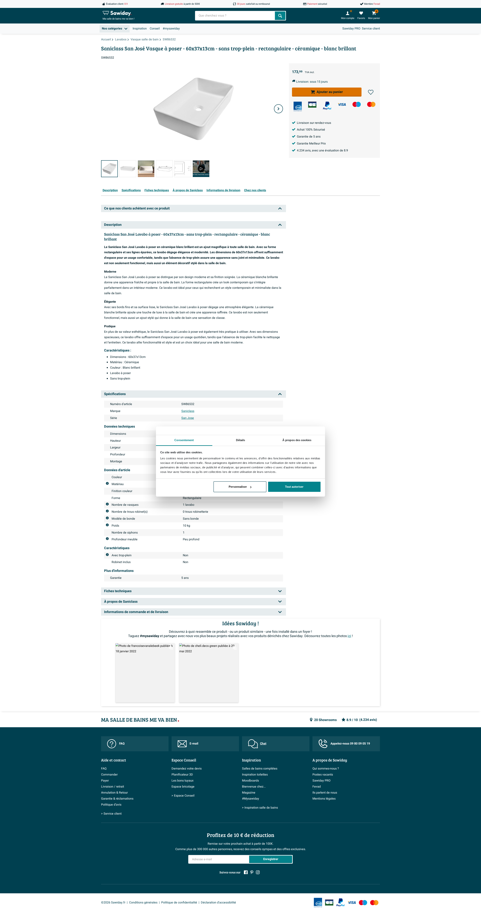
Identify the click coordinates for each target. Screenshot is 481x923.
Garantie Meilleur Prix (311, 143)
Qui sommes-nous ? (325, 768)
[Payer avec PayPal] (327, 106)
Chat (263, 743)
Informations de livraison (223, 190)
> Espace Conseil (183, 795)
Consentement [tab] (184, 440)
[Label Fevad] (297, 106)
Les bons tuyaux (183, 780)
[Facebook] (246, 872)
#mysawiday (171, 28)
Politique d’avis (111, 804)
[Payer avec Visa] (342, 104)
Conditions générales (143, 902)
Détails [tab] (240, 440)
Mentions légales (324, 798)
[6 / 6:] (201, 168)
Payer (105, 780)
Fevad (316, 786)
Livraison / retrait (112, 786)
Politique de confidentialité (179, 902)
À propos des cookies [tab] (296, 440)
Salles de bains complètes (259, 768)
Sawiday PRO (351, 28)
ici (349, 636)
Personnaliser (238, 486)
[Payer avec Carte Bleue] (312, 105)
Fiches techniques (156, 190)
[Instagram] (258, 872)
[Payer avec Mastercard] (371, 104)
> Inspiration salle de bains (260, 807)
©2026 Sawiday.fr (113, 902)
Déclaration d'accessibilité (218, 902)
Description (110, 190)
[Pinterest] (252, 872)
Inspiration (140, 28)
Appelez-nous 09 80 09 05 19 (350, 743)
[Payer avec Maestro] (356, 104)
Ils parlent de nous (324, 792)
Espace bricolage (183, 786)
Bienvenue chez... (254, 786)
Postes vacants (322, 774)
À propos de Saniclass (188, 190)
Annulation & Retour (114, 792)
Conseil (155, 28)
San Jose (187, 418)
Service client (371, 28)
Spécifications (131, 190)
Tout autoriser (294, 486)
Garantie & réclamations (117, 798)
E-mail (194, 743)
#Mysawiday (250, 798)
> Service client (111, 813)
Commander (109, 774)
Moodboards (250, 780)
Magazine (248, 792)
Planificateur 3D (182, 774)
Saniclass (187, 411)
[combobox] (235, 15)
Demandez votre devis (187, 768)
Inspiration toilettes (255, 774)
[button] (371, 92)
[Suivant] (278, 108)
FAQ (122, 743)
